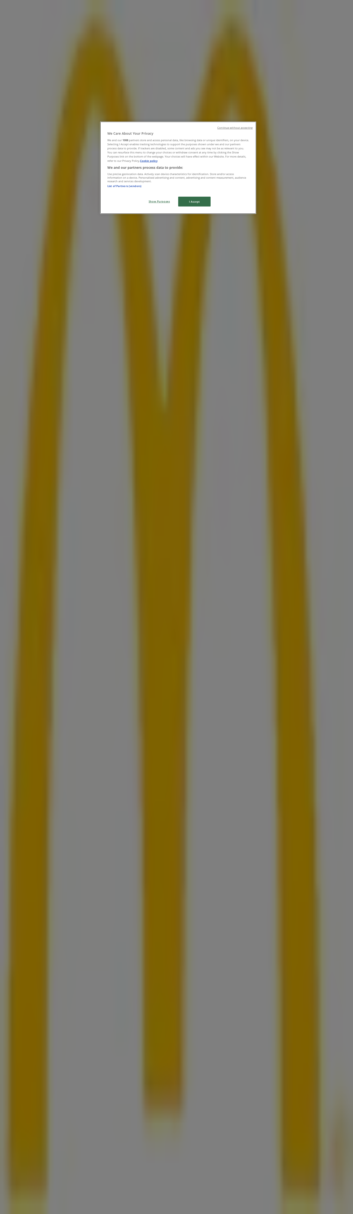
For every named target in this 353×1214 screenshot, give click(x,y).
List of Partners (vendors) (124, 186)
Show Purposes (159, 201)
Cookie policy (149, 161)
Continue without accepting (235, 127)
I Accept (194, 201)
